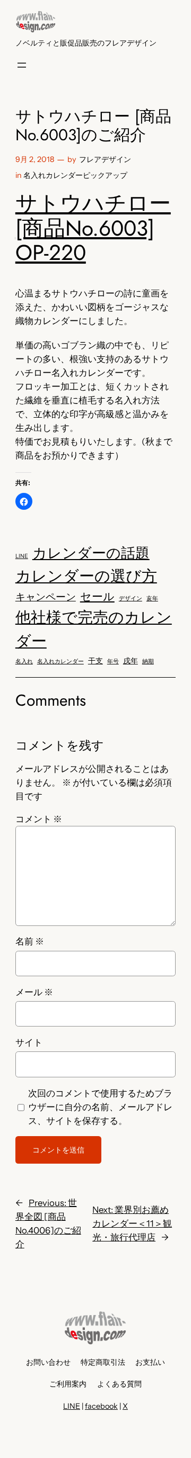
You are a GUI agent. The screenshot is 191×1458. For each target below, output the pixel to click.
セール (97, 596)
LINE (21, 556)
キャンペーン (45, 597)
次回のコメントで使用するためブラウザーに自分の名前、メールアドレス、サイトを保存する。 (100, 1107)
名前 (29, 941)
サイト (28, 1042)
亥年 (152, 598)
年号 (113, 661)
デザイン (130, 598)
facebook (101, 1406)
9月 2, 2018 (34, 159)
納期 (148, 661)
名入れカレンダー (60, 661)
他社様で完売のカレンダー (93, 629)
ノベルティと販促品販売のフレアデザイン (86, 43)
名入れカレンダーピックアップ (75, 175)
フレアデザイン (105, 159)
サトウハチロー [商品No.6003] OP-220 (93, 228)
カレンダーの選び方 (86, 575)
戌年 (130, 660)
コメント (38, 819)
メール (34, 992)
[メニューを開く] (21, 65)
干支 (95, 660)
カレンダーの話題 (91, 553)
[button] (23, 501)
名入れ (24, 661)
